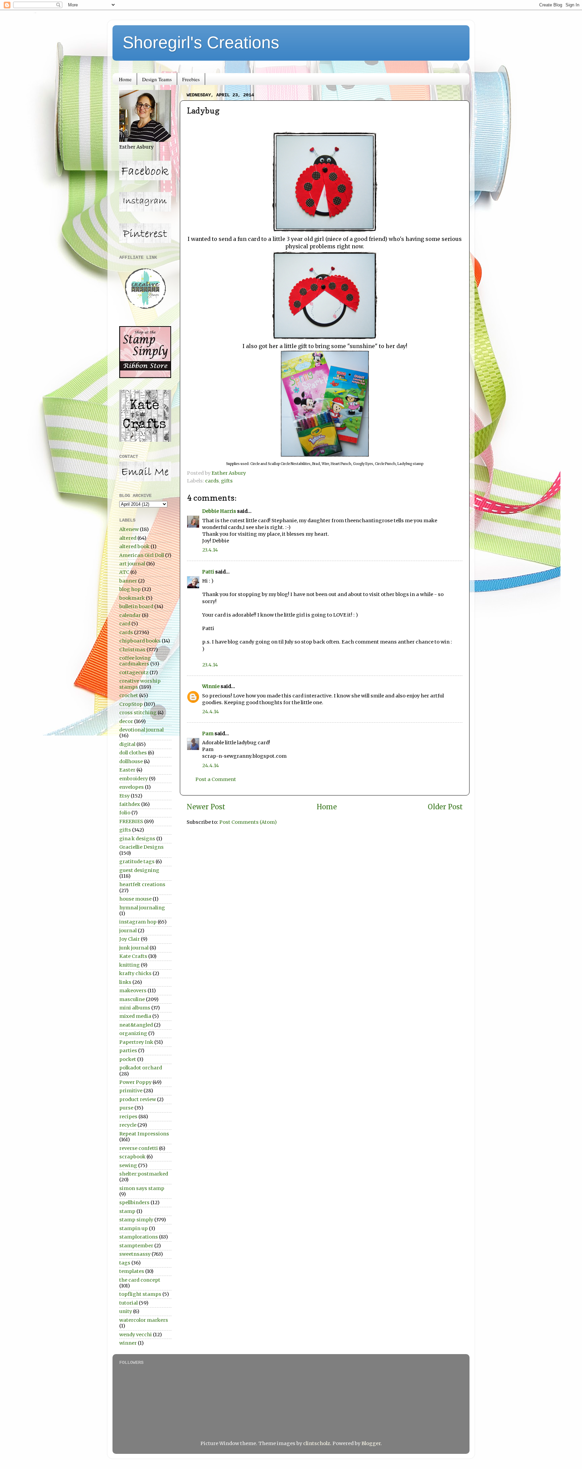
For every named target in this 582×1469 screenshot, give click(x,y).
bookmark (132, 598)
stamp (127, 1211)
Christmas (132, 650)
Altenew (129, 529)
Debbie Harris (219, 511)
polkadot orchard (140, 1068)
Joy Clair (129, 939)
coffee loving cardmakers (135, 661)
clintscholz (316, 1443)
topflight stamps (140, 1294)
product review (137, 1099)
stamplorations (138, 1237)
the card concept (139, 1280)
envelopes (131, 787)
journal (128, 931)
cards (212, 481)
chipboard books (140, 641)
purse (126, 1108)
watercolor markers (143, 1320)
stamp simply (136, 1220)
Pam (208, 733)
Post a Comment (215, 779)
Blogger (371, 1443)
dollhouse (131, 761)
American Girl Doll (141, 555)
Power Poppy (135, 1082)
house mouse (135, 899)
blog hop (130, 589)
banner (128, 581)
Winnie (211, 686)
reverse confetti (138, 1148)
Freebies (191, 79)
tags (124, 1263)
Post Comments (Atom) (248, 822)
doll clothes (133, 753)
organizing (133, 1033)
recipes (128, 1117)
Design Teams (157, 79)
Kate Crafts (133, 956)
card (124, 624)
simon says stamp (141, 1188)
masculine (132, 999)
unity (125, 1311)
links (125, 982)
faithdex (129, 804)
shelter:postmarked (143, 1174)
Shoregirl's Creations (201, 42)
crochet (128, 695)
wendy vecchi (135, 1335)
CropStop (131, 704)
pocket (127, 1059)
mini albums (134, 1008)
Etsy (124, 796)
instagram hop (138, 922)
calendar (130, 615)
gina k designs (137, 839)
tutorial (128, 1303)
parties (128, 1051)
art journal (132, 564)
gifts (227, 481)
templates (131, 1271)
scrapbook (132, 1157)
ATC (124, 572)
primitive (130, 1091)
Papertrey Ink (136, 1042)
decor (126, 721)
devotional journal (141, 730)
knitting (129, 965)
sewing (128, 1165)
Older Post (445, 807)
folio (124, 813)
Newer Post (206, 807)
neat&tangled (136, 1025)
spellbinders (134, 1202)
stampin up (133, 1228)
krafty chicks (135, 973)
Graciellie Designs (141, 847)
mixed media (135, 1016)
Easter (127, 770)
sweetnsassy (135, 1254)
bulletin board (136, 606)
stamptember (136, 1246)
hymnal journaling (142, 908)
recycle (127, 1125)
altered (127, 538)
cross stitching (138, 713)
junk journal (134, 948)
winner (128, 1343)
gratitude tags (137, 861)
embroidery (133, 779)
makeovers (133, 991)
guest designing (139, 870)
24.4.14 (210, 712)
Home (125, 79)
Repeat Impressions (144, 1134)
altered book (134, 546)
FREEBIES (131, 821)
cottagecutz (134, 672)
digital (127, 744)
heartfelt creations (142, 884)
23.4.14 (210, 550)
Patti (208, 572)
